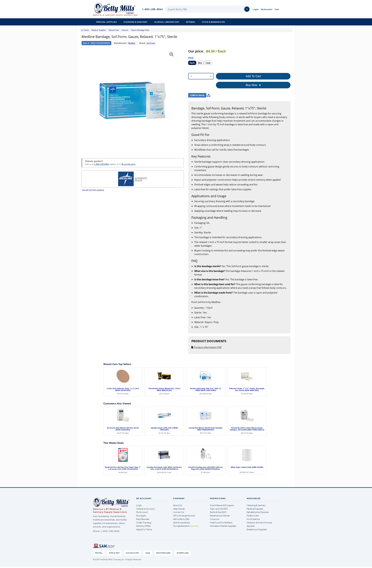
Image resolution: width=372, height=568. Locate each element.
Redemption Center (220, 515)
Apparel (190, 22)
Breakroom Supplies (257, 529)
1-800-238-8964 (152, 9)
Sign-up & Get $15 (219, 508)
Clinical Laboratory (166, 22)
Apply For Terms (144, 529)
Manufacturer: (120, 43)
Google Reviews (186, 526)
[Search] (247, 9)
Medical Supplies (106, 22)
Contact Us (178, 512)
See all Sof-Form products (93, 190)
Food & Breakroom (213, 22)
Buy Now (252, 85)
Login (139, 505)
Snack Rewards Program (222, 505)
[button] (85, 100)
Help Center (179, 508)
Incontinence (253, 519)
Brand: (142, 43)
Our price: (196, 51)
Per (190, 58)
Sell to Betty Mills (181, 519)
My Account (266, 9)
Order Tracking (143, 522)
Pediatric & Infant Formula (259, 522)
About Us (177, 505)
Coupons (214, 519)
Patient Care (253, 515)
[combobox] (201, 76)
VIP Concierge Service (184, 515)
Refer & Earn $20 (218, 512)
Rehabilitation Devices (258, 512)
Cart (277, 9)
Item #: (86, 43)
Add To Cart (253, 76)
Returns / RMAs (143, 526)
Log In (256, 9)
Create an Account (145, 508)
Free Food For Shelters (221, 522)
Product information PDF (208, 347)
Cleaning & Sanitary (135, 22)
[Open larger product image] (133, 100)
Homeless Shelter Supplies (223, 526)
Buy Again (141, 515)
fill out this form (128, 164)
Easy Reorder (142, 519)
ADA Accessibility (181, 522)
